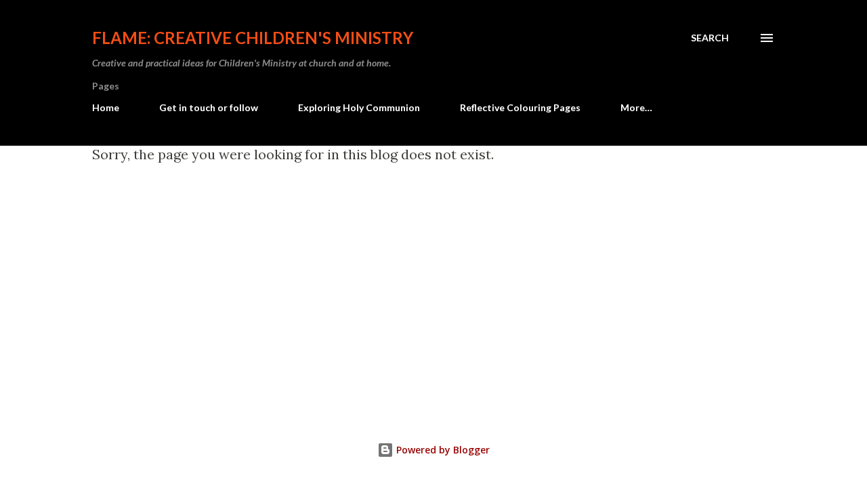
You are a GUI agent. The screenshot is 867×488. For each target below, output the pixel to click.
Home (105, 107)
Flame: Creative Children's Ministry (252, 37)
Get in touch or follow (208, 107)
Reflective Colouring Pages (520, 107)
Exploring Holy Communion (359, 107)
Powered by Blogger (442, 449)
